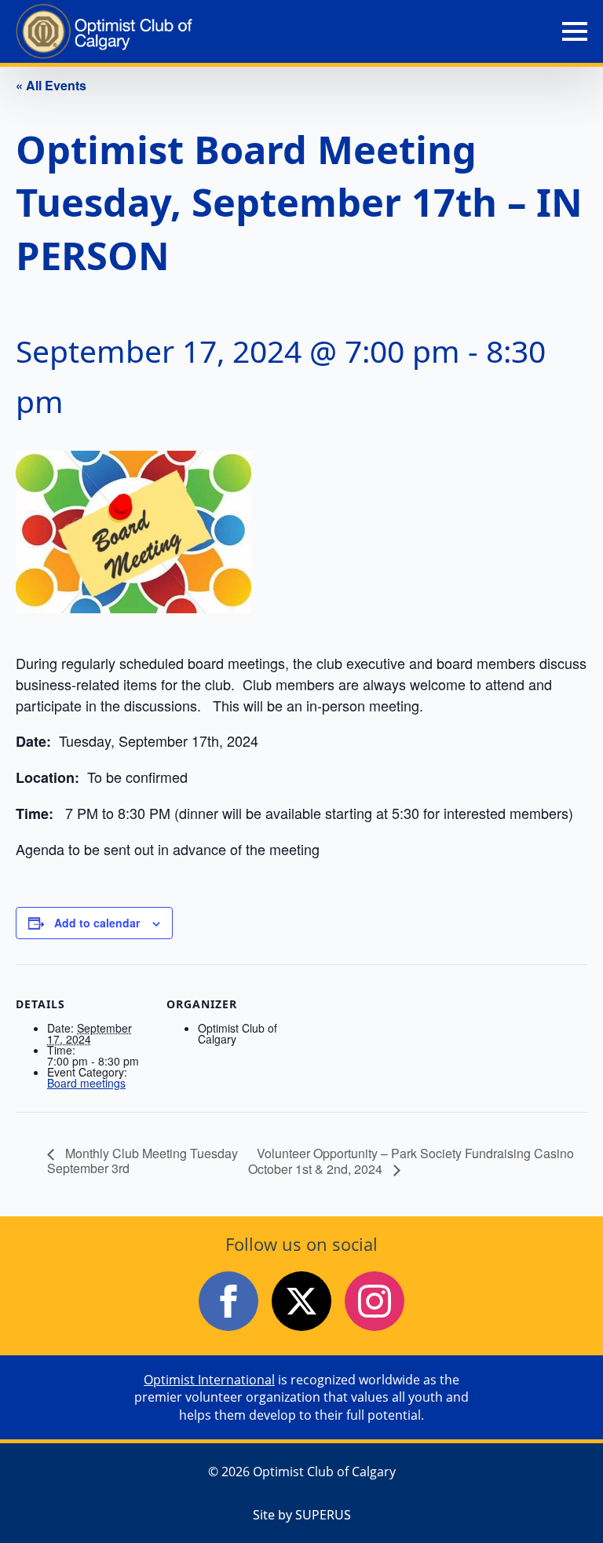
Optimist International (209, 1379)
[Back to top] (564, 1504)
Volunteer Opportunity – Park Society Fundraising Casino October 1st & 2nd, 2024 (411, 1161)
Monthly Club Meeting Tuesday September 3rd (142, 1160)
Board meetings (86, 1083)
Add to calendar (97, 923)
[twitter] (301, 1301)
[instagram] (374, 1301)
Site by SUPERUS (302, 1514)
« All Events (51, 85)
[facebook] (228, 1301)
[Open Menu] (574, 31)
